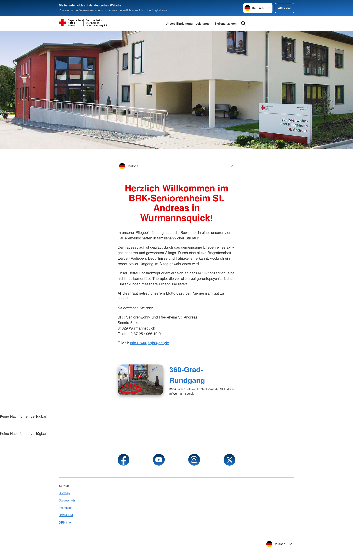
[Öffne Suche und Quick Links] (243, 23)
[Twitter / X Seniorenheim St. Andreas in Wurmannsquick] (229, 460)
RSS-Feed (66, 515)
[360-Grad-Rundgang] (140, 379)
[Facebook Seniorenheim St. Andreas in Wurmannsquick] (123, 460)
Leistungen (203, 23)
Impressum (66, 508)
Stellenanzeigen (225, 23)
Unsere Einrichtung (179, 23)
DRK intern (66, 522)
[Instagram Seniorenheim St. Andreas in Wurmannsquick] (194, 460)
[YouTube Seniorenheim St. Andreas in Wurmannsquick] (159, 460)
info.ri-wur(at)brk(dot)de (149, 342)
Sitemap (64, 493)
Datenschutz (67, 500)
